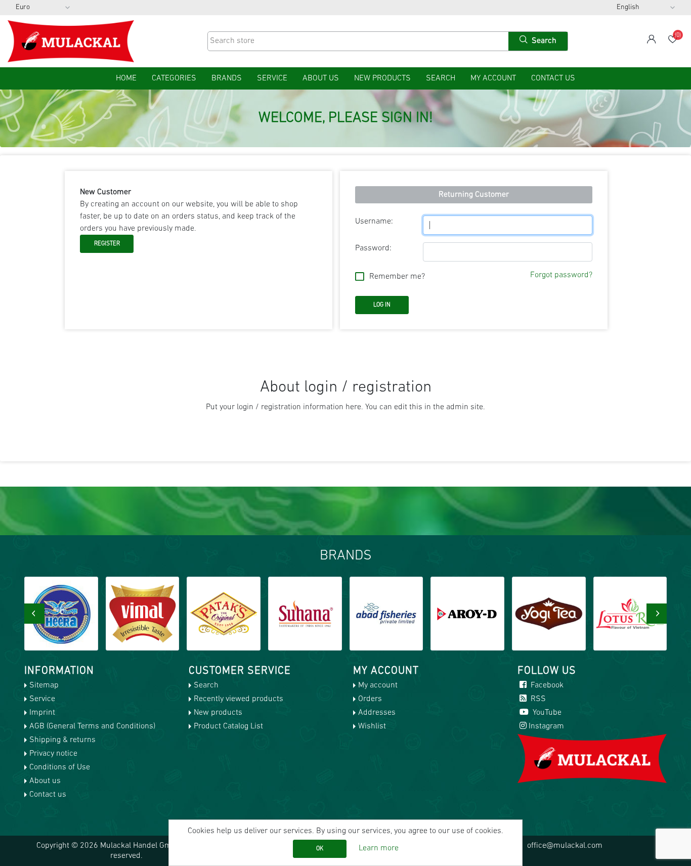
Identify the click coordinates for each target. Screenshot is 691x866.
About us (321, 78)
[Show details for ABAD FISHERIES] (386, 613)
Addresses (377, 713)
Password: (373, 248)
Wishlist (372, 726)
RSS (537, 699)
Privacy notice (53, 754)
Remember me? (397, 277)
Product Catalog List (228, 726)
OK (319, 849)
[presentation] (34, 613)
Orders (370, 699)
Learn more (379, 848)
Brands (226, 78)
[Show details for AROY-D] (467, 613)
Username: (374, 222)
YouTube (546, 713)
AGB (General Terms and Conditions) (92, 726)
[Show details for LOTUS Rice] (630, 613)
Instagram (546, 726)
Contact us (553, 78)
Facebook (546, 685)
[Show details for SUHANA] (305, 613)
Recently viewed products (238, 699)
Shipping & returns (62, 740)
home (126, 78)
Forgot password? (561, 275)
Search (440, 78)
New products (382, 78)
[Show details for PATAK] (223, 613)
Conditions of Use (59, 767)
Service (272, 78)
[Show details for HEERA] (61, 613)
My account (493, 78)
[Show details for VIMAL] (143, 613)
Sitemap (44, 685)
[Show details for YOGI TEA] (549, 613)
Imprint (42, 713)
